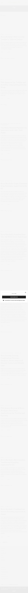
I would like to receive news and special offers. (14, 300)
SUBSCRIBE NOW (14, 297)
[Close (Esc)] (25, 292)
